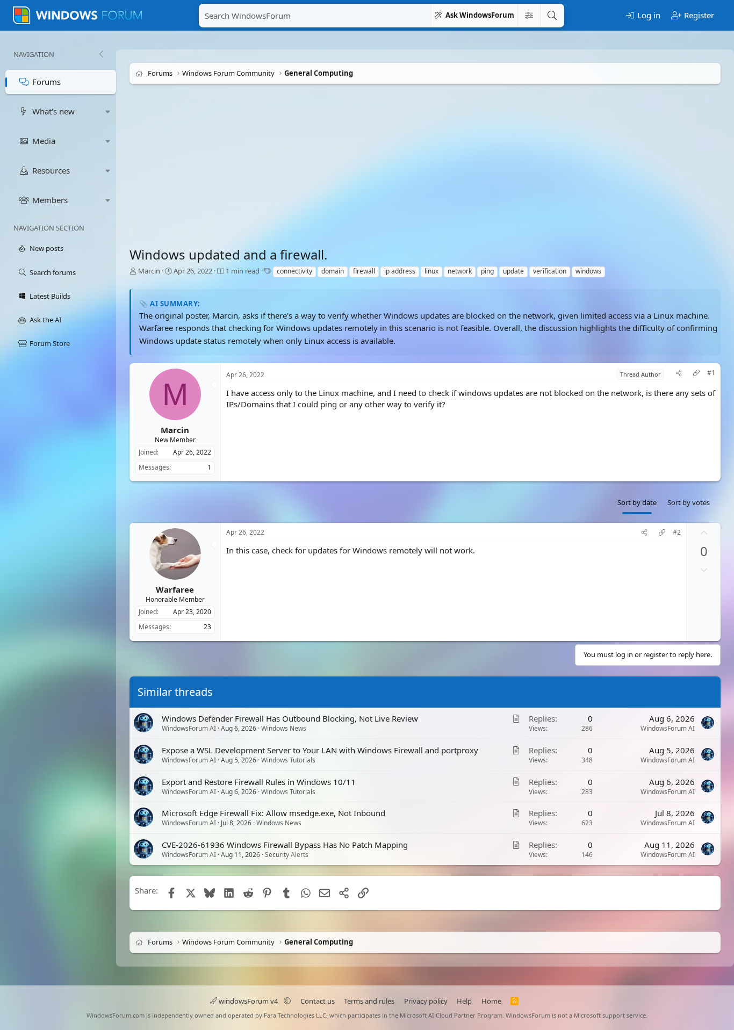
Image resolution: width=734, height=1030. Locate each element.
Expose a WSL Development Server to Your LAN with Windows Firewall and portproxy (320, 750)
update (513, 271)
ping (487, 271)
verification (549, 271)
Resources (51, 170)
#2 (677, 532)
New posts (46, 248)
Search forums (53, 272)
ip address (399, 271)
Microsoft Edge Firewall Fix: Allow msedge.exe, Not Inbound (273, 813)
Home (491, 1001)
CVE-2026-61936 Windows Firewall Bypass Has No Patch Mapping (285, 844)
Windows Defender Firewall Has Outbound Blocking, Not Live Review (290, 718)
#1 (711, 373)
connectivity (294, 271)
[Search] (552, 15)
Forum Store (50, 343)
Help (464, 1001)
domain (332, 271)
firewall (364, 271)
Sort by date (637, 502)
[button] (108, 111)
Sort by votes (688, 502)
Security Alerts (286, 854)
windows (588, 271)
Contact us (317, 1001)
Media (43, 140)
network (460, 271)
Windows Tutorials (288, 760)
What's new (53, 111)
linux (431, 271)
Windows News (283, 728)
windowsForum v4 (248, 1001)
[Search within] (528, 15)
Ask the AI (45, 320)
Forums (46, 81)
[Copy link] (696, 374)
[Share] (679, 374)
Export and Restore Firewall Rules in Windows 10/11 (259, 781)
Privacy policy (426, 1001)
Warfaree (175, 589)
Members (50, 200)
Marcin (149, 271)
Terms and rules (369, 1001)
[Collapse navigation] (101, 54)
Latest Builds (50, 296)
